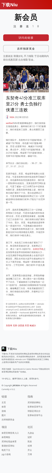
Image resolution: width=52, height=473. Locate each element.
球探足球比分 (34, 411)
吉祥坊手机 (38, 249)
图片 (4, 415)
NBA (12, 117)
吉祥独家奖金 (26, 48)
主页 (4, 402)
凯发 (30, 441)
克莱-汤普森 (18, 325)
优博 (30, 445)
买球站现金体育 (9, 441)
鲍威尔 (33, 325)
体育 (4, 406)
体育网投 (6, 437)
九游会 (31, 432)
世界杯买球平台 (35, 406)
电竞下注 (6, 450)
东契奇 (9, 325)
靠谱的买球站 (8, 445)
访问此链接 (26, 37)
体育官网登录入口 (10, 432)
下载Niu (10, 4)
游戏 (4, 411)
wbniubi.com (20, 359)
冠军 (30, 437)
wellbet (9, 123)
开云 (30, 450)
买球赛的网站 (34, 402)
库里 (27, 325)
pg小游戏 (6, 454)
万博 (30, 454)
